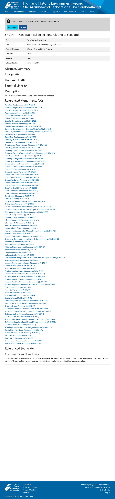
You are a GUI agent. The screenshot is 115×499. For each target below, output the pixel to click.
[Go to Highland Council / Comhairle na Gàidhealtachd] (12, 4)
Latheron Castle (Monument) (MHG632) (19, 255)
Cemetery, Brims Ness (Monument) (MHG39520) (22, 148)
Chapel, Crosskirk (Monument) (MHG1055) (20, 172)
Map (82, 12)
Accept (23, 27)
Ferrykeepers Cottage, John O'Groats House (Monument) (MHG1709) (30, 231)
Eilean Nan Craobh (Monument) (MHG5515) (21, 226)
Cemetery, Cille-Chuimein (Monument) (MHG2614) (23, 151)
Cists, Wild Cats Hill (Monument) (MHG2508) (21, 188)
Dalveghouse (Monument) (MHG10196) (19, 215)
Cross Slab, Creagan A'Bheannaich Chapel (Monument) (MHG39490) (30, 210)
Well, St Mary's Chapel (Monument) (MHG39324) (23, 344)
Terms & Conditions (30, 487)
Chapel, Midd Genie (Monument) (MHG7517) (21, 183)
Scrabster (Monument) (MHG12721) (18, 293)
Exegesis (92, 485)
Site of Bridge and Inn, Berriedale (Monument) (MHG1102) (26, 301)
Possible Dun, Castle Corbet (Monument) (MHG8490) (24, 279)
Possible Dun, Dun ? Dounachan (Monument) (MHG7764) (26, 282)
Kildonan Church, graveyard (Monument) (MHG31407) (25, 247)
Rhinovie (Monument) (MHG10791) (18, 290)
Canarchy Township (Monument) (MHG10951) (22, 140)
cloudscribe (105, 490)
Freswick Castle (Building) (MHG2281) (19, 234)
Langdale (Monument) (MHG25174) (18, 252)
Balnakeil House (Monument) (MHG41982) (20, 124)
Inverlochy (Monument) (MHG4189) (18, 242)
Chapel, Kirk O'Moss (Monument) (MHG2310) (21, 175)
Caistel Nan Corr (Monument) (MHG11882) (20, 137)
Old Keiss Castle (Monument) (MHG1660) (20, 266)
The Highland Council (26, 496)
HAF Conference (70, 12)
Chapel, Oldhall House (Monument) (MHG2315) (22, 185)
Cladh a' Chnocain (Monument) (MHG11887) (21, 191)
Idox (100, 485)
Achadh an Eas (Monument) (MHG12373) (20, 105)
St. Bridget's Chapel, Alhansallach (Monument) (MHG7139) (26, 309)
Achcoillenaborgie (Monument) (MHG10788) (21, 110)
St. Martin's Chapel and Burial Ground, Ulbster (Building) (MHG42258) (30, 322)
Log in (107, 493)
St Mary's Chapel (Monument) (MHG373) (20, 306)
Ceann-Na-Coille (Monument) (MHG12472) (21, 142)
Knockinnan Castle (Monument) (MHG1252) (21, 250)
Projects (55, 12)
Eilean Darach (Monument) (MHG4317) (19, 223)
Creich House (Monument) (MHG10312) (19, 204)
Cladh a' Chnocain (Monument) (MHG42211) (21, 193)
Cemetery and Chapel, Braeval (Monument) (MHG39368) (26, 145)
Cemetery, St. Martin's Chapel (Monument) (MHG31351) (25, 161)
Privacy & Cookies (29, 490)
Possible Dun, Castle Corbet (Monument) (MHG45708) (25, 277)
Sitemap (26, 493)
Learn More (12, 27)
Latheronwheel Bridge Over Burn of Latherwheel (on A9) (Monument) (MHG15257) (36, 258)
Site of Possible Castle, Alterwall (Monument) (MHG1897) (26, 303)
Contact (91, 12)
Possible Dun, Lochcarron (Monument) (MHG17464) (24, 271)
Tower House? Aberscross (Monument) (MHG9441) (23, 341)
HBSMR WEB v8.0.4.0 (102, 487)
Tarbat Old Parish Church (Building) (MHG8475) (22, 333)
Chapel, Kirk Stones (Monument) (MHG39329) (22, 180)
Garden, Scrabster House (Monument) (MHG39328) (24, 236)
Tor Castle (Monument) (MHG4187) (18, 336)
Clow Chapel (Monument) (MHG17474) (19, 196)
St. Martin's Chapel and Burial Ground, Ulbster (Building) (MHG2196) (30, 319)
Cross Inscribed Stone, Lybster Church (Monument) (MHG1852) (28, 207)
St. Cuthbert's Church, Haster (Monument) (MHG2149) (24, 314)
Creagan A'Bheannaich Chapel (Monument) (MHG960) (25, 201)
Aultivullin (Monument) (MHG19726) (18, 116)
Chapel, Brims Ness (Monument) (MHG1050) (21, 169)
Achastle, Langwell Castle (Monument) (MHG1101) (23, 108)
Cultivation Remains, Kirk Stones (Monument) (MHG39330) (27, 212)
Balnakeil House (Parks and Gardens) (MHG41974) (23, 126)
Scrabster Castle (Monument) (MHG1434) (20, 295)
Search (43, 12)
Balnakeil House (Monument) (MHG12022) (20, 121)
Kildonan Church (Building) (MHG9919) (19, 244)
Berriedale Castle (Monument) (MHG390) (20, 134)
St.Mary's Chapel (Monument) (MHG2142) (20, 325)
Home (7, 12)
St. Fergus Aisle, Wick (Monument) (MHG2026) (22, 317)
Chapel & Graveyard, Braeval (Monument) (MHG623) (24, 164)
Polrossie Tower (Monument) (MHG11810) (20, 269)
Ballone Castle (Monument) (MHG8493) (19, 118)
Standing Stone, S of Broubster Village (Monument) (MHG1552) (28, 327)
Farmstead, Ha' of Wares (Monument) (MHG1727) (23, 228)
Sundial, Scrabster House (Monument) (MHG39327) (24, 330)
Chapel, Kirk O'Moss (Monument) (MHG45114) (22, 177)
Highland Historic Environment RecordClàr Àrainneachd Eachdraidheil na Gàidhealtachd (62, 5)
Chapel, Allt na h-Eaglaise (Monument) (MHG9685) (23, 167)
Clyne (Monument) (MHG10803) (17, 199)
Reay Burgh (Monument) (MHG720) (18, 287)
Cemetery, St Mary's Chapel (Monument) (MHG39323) (24, 156)
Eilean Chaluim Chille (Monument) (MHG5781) (22, 220)
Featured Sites (19, 12)
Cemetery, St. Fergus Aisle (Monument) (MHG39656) (24, 159)
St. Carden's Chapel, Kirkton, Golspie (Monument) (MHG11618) (28, 311)
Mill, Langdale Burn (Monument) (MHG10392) (22, 260)
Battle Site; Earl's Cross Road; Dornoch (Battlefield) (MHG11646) (28, 129)
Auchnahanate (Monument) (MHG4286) (20, 113)
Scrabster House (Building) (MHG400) (19, 298)
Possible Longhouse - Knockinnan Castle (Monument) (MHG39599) (30, 285)
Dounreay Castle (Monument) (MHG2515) (20, 218)
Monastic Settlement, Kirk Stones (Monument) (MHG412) (26, 263)
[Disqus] (57, 394)
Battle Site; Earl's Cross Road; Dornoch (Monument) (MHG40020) (28, 132)
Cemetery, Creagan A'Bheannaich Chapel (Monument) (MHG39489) (30, 153)
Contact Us (27, 485)
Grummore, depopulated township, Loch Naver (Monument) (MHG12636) (32, 239)
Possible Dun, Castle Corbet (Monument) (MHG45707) (25, 274)
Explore (32, 12)
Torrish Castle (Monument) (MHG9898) (19, 338)
